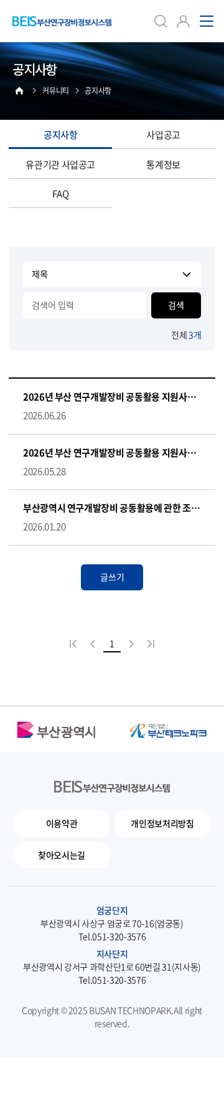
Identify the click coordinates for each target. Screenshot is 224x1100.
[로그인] (183, 21)
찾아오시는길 (61, 855)
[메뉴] (206, 21)
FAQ (60, 194)
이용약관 (62, 823)
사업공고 (163, 135)
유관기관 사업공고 (60, 164)
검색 (176, 305)
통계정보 (163, 164)
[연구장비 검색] (160, 21)
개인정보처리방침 (162, 823)
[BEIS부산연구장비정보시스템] (61, 21)
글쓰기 (112, 576)
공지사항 (61, 135)
